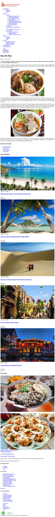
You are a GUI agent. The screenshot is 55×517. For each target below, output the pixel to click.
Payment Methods (7, 497)
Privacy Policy (6, 498)
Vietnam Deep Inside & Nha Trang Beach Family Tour (16, 194)
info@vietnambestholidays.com (7, 454)
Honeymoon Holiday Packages (15, 22)
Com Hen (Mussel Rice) (6, 412)
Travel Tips (5, 151)
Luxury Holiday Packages (14, 18)
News (4, 509)
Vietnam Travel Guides (8, 501)
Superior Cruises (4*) (10, 42)
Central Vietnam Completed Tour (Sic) (11, 365)
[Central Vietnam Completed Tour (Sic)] (27, 361)
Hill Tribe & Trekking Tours (15, 21)
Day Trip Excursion (13, 24)
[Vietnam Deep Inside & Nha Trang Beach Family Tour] (27, 190)
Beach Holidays (12, 19)
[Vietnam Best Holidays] (11, 6)
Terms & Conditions (7, 499)
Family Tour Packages (13, 17)
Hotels (4, 35)
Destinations (5, 8)
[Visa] (11, 460)
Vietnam (7, 10)
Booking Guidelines (7, 496)
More (2, 488)
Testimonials (6, 507)
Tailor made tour (6, 508)
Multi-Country (9, 30)
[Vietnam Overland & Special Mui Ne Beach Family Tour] (27, 275)
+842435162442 (11, 456)
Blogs (4, 504)
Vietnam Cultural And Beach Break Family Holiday (15, 236)
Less (4, 488)
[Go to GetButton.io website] (3, 515)
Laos (7, 12)
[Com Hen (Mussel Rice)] (27, 411)
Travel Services (6, 45)
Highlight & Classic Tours (14, 16)
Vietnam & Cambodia (13, 31)
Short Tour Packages (13, 23)
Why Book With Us (7, 495)
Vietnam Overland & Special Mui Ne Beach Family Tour (16, 279)
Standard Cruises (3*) (10, 41)
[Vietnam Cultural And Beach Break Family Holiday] (27, 232)
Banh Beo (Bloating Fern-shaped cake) (9, 450)
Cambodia (8, 11)
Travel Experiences (7, 146)
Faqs (4, 505)
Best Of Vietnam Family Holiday (10, 322)
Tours (4, 13)
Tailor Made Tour (7, 46)
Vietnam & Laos (12, 33)
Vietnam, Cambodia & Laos (14, 34)
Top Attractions (6, 150)
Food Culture (6, 147)
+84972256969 (4, 456)
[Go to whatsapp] (3, 513)
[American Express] (5, 460)
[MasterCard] (16, 460)
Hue (31, 61)
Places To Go (6, 149)
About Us (5, 493)
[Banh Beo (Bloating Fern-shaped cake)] (27, 449)
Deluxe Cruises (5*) (10, 44)
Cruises (4, 40)
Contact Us (5, 503)
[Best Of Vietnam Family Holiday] (27, 318)
